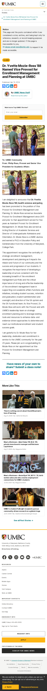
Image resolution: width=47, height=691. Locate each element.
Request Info (23, 634)
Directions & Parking (10, 549)
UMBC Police (6, 622)
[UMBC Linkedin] (28, 557)
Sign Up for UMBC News (23, 651)
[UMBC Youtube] (22, 557)
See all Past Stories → (23, 520)
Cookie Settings (13, 667)
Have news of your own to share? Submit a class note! (23, 365)
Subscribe (23, 117)
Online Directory (7, 604)
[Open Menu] (42, 3)
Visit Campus (6, 589)
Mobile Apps (6, 581)
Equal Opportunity (24, 664)
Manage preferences (29, 687)
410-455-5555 (16, 622)
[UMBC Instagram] (16, 557)
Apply (23, 640)
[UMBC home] (9, 3)
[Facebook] (3, 86)
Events (4, 577)
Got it (9, 687)
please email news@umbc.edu (17, 47)
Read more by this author (19, 96)
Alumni (6, 60)
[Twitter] (7, 86)
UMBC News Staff (22, 92)
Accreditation (11, 664)
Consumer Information (24, 671)
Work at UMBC (7, 593)
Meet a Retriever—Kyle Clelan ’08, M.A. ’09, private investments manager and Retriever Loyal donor (21, 444)
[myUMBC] (36, 557)
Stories (4, 585)
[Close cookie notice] (44, 676)
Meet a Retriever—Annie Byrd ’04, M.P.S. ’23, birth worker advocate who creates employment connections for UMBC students (23, 477)
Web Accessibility (34, 667)
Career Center (7, 574)
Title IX (24, 667)
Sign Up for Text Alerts (10, 626)
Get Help (5, 612)
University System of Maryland (21, 660)
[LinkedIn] (11, 86)
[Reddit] (15, 86)
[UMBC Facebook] (4, 557)
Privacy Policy (7, 682)
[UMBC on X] (10, 557)
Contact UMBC (7, 608)
